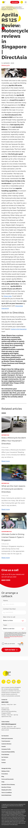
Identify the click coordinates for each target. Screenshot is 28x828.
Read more (5, 461)
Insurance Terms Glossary (8, 784)
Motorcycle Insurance (7, 738)
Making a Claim (5, 771)
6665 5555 (4, 702)
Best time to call (9, 617)
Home (3, 7)
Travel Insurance (5, 741)
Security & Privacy (6, 787)
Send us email (5, 708)
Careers (3, 760)
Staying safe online (6, 790)
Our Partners (4, 757)
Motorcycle (5, 65)
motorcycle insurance (19, 329)
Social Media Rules (6, 795)
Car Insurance (5, 735)
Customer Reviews (6, 743)
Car (2, 531)
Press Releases (5, 754)
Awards (3, 746)
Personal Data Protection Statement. (13, 637)
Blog (2, 776)
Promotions (4, 773)
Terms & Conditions (6, 792)
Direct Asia (8, 296)
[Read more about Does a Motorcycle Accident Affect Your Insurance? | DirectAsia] (14, 424)
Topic (5, 625)
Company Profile (5, 749)
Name (5, 600)
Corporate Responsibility (8, 752)
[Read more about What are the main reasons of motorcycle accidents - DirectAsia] (14, 473)
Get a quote (15, 2)
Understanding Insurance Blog (14, 7)
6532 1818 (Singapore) (8, 724)
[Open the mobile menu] (26, 2)
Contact (3, 762)
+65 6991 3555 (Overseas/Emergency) (11, 728)
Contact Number (9, 609)
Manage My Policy (6, 768)
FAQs (2, 781)
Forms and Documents (7, 779)
